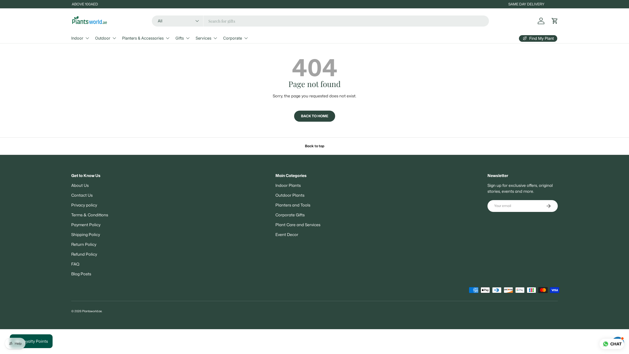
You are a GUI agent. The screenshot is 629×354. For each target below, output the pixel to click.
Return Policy (83, 244)
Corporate (232, 38)
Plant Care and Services (297, 224)
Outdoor (102, 38)
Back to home (314, 116)
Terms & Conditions (89, 215)
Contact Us (82, 195)
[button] (554, 20)
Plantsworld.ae (92, 311)
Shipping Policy (85, 234)
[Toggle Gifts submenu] (188, 38)
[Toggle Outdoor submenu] (114, 38)
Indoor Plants (288, 185)
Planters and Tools (292, 205)
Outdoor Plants (289, 195)
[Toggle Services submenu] (215, 38)
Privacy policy (84, 205)
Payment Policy (85, 224)
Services (203, 38)
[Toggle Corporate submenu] (246, 38)
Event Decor (286, 234)
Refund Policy (84, 254)
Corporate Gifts (290, 215)
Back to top (314, 146)
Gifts (179, 38)
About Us (80, 185)
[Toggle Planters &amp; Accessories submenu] (168, 38)
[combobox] (320, 21)
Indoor (77, 38)
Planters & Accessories (143, 38)
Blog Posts (81, 274)
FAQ (75, 264)
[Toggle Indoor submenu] (87, 38)
